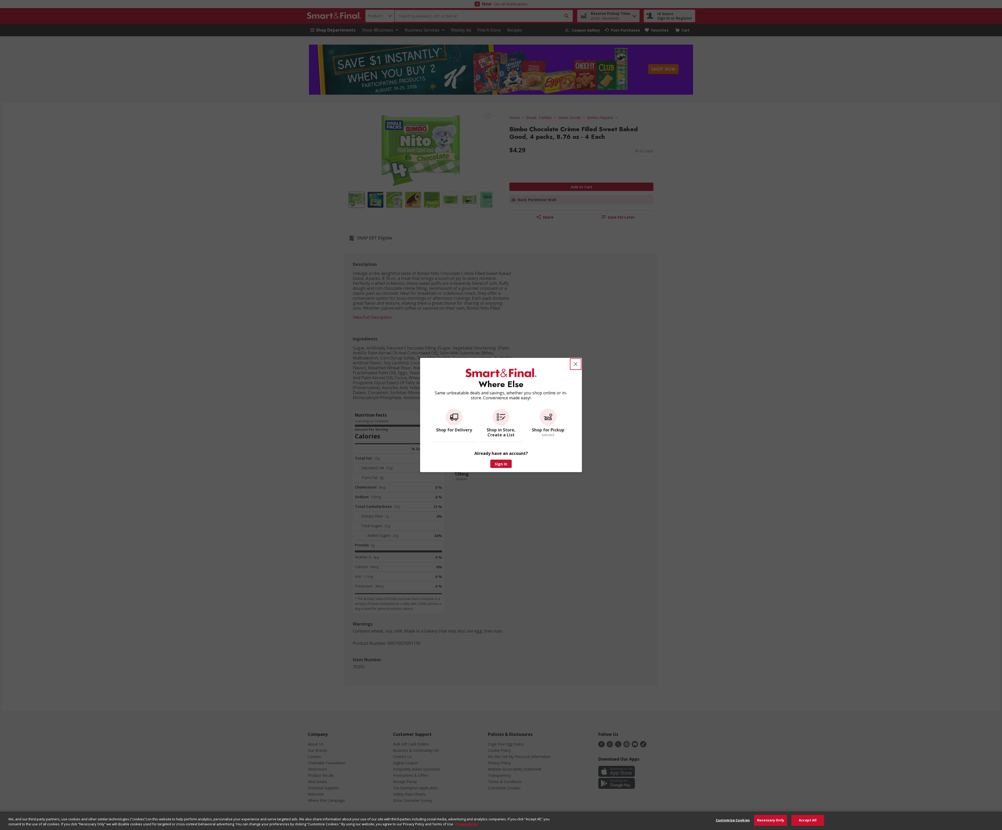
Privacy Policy (467, 824)
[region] (501, 820)
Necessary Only (770, 820)
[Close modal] (575, 364)
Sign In (501, 463)
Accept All (807, 820)
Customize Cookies (733, 820)
